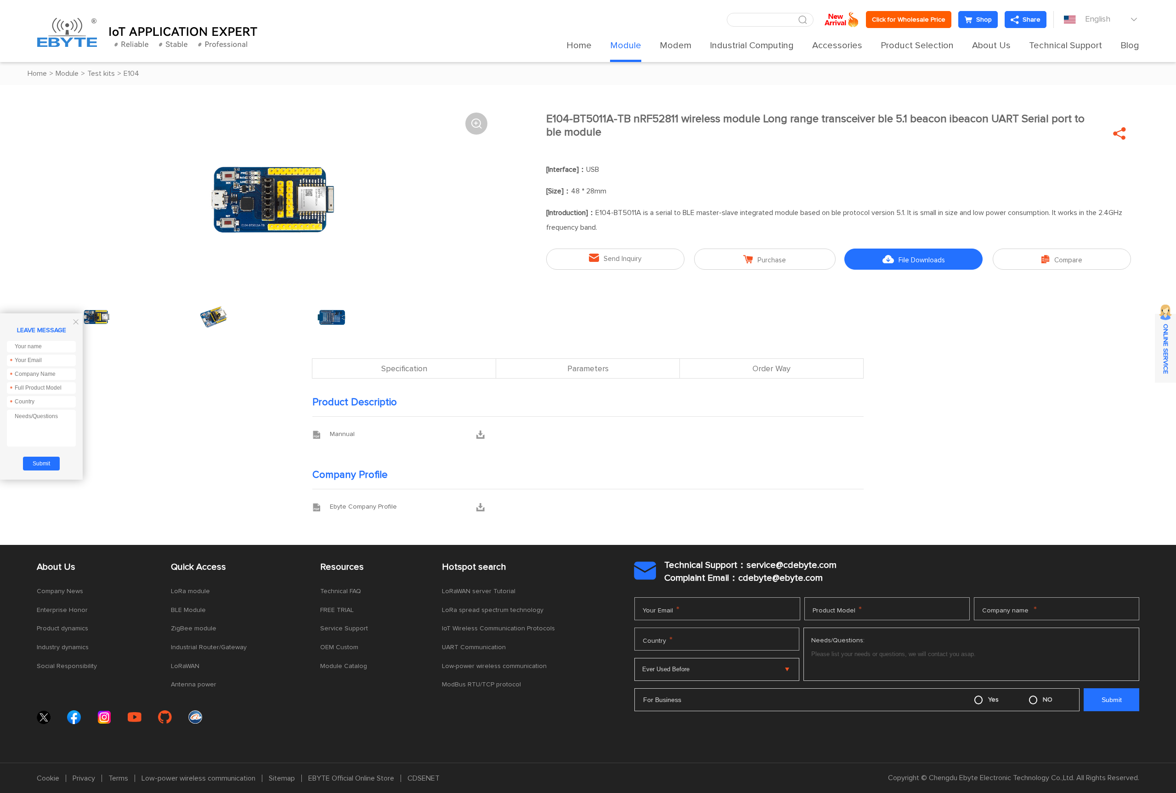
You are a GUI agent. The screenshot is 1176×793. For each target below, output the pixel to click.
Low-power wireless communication (494, 666)
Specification (404, 369)
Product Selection (917, 45)
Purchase (764, 259)
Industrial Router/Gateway (209, 647)
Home (579, 45)
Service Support (344, 628)
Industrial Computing (752, 45)
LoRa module (190, 591)
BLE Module (188, 610)
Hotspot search (474, 567)
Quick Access (198, 567)
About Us (991, 45)
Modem (675, 45)
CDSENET (423, 778)
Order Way (771, 369)
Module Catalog (343, 666)
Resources (342, 567)
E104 (131, 73)
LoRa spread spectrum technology (492, 610)
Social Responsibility (67, 666)
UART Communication (474, 647)
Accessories (837, 45)
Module (625, 45)
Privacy (84, 778)
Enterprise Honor (62, 610)
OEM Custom (339, 647)
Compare (1061, 259)
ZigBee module (193, 628)
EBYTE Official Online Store (351, 778)
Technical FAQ (340, 591)
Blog (1129, 45)
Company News (60, 591)
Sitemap (282, 778)
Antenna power (193, 684)
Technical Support (1065, 45)
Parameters (588, 369)
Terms (118, 778)
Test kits (101, 73)
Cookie (48, 778)
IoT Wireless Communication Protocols (498, 628)
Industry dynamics (63, 647)
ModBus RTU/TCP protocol (481, 684)
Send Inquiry (615, 258)
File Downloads (913, 259)
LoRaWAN (185, 666)
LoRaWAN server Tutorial (478, 591)
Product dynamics (62, 628)
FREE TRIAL (337, 610)
